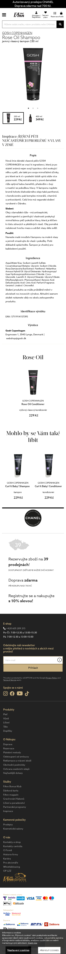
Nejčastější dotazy (13, 773)
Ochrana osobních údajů (16, 769)
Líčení (6, 722)
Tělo (5, 726)
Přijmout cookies (49, 950)
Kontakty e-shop (12, 842)
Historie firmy (10, 854)
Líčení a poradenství (14, 803)
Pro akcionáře (10, 862)
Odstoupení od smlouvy (16, 756)
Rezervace (8, 748)
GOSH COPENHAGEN (17, 33)
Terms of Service (9, 680)
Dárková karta (10, 790)
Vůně (6, 718)
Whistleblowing (11, 867)
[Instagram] (5, 693)
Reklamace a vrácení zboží (17, 760)
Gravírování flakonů (13, 798)
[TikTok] (27, 693)
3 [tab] (37, 107)
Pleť (5, 714)
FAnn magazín (10, 794)
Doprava (7, 744)
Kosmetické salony (13, 828)
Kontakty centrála (12, 846)
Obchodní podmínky (14, 765)
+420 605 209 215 (15, 628)
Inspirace (8, 811)
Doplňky (7, 731)
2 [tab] (33, 107)
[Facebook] (12, 693)
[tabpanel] (33, 74)
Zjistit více (32, 943)
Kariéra (7, 858)
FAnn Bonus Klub (12, 786)
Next (61, 477)
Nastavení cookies (18, 950)
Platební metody (12, 752)
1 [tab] (28, 107)
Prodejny (8, 824)
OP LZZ (7, 871)
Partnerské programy (14, 807)
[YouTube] (20, 693)
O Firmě (7, 850)
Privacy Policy (51, 678)
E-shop (7, 623)
